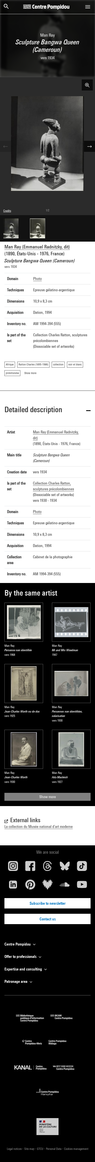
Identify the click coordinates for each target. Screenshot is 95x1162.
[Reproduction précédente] (5, 146)
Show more (47, 796)
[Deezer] (47, 886)
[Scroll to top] (85, 1152)
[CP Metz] (35, 1046)
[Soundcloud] (64, 886)
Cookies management (76, 1149)
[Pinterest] (30, 886)
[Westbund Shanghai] (67, 1071)
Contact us (48, 919)
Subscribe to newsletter (48, 903)
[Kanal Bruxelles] (33, 1071)
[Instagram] (13, 867)
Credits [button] (7, 210)
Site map (29, 1149)
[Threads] (47, 867)
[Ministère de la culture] (47, 1126)
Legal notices (14, 1149)
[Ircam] (64, 1020)
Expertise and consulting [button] (23, 969)
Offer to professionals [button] (20, 956)
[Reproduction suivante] (89, 146)
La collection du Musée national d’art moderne (38, 826)
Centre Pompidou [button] (18, 944)
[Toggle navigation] (87, 7)
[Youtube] (82, 886)
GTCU (40, 1149)
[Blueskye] (64, 867)
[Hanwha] (47, 1096)
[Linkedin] (13, 886)
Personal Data (54, 1149)
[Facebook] (30, 867)
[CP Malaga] (61, 1046)
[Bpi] (33, 1020)
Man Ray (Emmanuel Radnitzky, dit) (37, 247)
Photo (37, 278)
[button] (47, 410)
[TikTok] (82, 867)
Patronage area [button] (16, 981)
